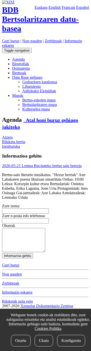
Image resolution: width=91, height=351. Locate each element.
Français (68, 7)
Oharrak (8, 225)
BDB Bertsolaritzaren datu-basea (40, 19)
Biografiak (20, 64)
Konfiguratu (71, 340)
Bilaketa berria (13, 142)
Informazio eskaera (17, 292)
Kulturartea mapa (36, 109)
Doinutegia (21, 68)
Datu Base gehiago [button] (27, 77)
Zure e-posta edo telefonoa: (24, 216)
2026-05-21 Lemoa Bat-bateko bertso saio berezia (42, 166)
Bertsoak (19, 73)
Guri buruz (10, 41)
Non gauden (32, 41)
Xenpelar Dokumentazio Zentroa (46, 306)
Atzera (7, 137)
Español (82, 7)
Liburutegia (31, 86)
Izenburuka (11, 146)
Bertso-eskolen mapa (39, 100)
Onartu (20, 340)
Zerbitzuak (53, 41)
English (55, 7)
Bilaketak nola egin (17, 301)
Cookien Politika (48, 328)
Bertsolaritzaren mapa (39, 104)
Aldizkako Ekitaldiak (39, 91)
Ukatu (44, 340)
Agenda (18, 59)
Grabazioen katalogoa (39, 82)
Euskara (41, 7)
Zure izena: (11, 206)
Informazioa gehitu (17, 256)
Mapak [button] (17, 95)
